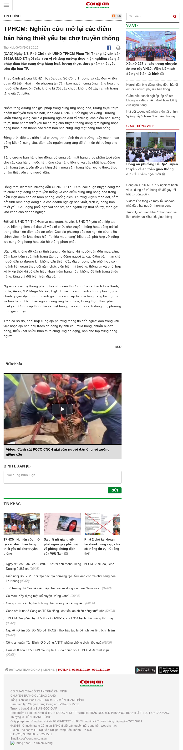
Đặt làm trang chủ (24, 669)
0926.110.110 (81, 669)
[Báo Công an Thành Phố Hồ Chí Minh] (97, 5)
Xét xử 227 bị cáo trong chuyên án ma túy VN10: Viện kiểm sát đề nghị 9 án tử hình (151, 68)
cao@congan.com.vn (33, 738)
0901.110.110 (101, 669)
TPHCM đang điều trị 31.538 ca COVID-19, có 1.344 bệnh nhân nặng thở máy (60, 618)
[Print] (118, 47)
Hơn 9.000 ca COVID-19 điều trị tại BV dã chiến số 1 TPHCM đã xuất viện (57, 650)
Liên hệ (49, 669)
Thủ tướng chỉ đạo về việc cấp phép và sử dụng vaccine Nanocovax (53, 588)
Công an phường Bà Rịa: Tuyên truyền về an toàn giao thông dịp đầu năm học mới (152, 169)
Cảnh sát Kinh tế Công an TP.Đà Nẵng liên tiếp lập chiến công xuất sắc (55, 611)
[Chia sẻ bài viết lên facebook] (109, 47)
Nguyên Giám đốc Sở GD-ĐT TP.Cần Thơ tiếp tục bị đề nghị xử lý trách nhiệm (60, 630)
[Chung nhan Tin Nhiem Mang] (31, 743)
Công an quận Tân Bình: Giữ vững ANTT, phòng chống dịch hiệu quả (53, 642)
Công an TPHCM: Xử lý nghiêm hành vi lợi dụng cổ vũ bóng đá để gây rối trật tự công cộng (152, 189)
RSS (118, 16)
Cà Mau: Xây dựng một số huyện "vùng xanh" (38, 596)
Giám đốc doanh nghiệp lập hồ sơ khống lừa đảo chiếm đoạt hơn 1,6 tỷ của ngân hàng (152, 100)
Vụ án (131, 25)
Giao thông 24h (139, 126)
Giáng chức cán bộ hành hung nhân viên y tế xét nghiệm (45, 603)
